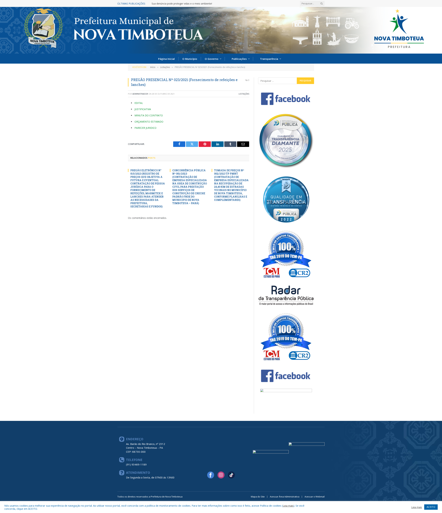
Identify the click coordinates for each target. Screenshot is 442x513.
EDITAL (138, 103)
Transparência (269, 58)
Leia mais (288, 505)
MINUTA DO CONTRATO (148, 115)
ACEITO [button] (431, 507)
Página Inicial (166, 58)
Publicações (239, 58)
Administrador (140, 93)
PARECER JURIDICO (145, 127)
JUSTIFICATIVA (142, 109)
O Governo (211, 58)
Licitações (244, 93)
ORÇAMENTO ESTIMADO (148, 121)
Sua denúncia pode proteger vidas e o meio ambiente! (182, 3)
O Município (189, 58)
